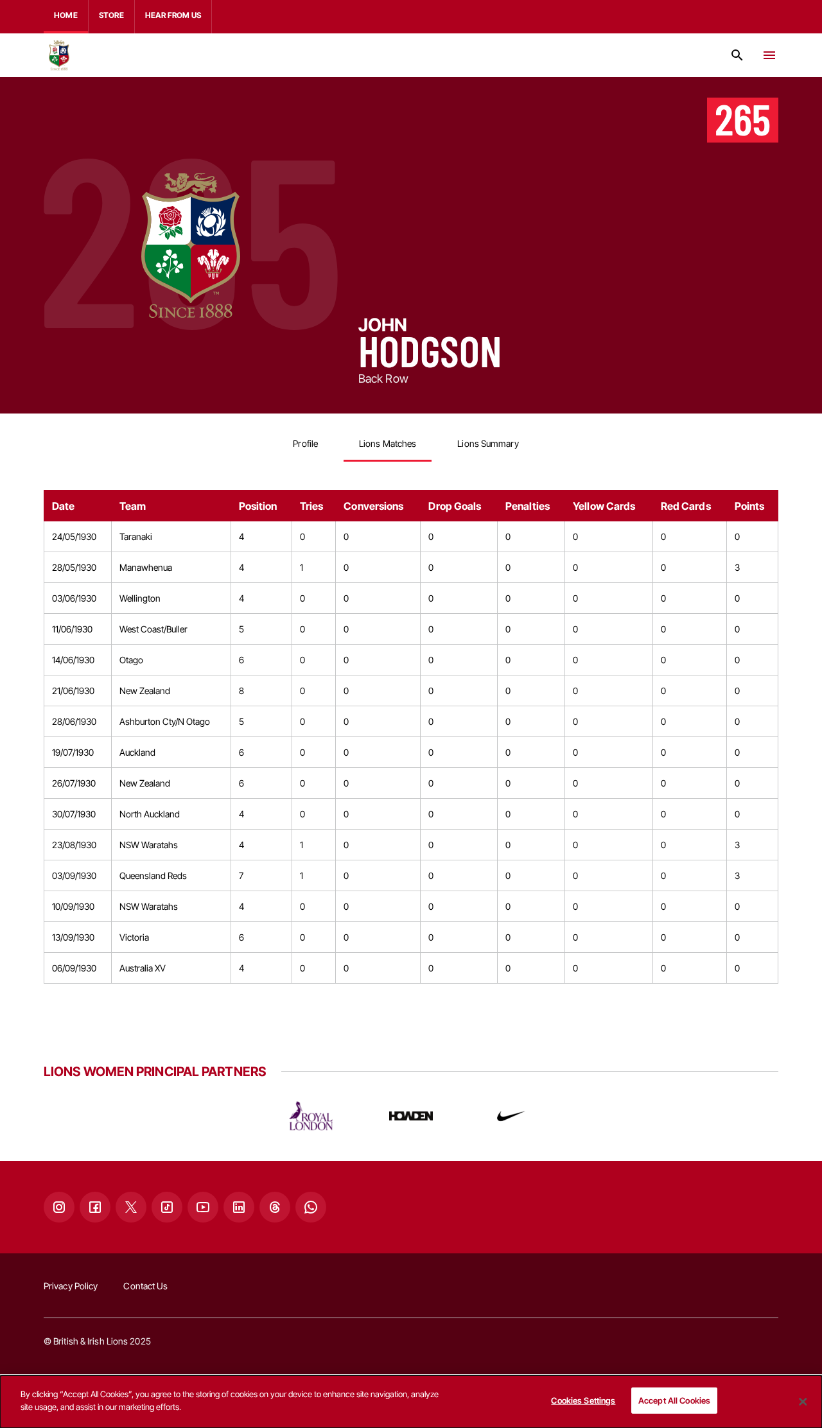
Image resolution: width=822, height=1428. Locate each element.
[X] (131, 1207)
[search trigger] (737, 55)
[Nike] (511, 1116)
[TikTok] (167, 1207)
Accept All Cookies (674, 1400)
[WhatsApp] (310, 1207)
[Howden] (411, 1116)
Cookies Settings (583, 1400)
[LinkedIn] (238, 1207)
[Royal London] (310, 1116)
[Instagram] (59, 1207)
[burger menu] (769, 55)
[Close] (803, 1401)
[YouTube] (203, 1207)
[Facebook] (95, 1207)
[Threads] (274, 1207)
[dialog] (411, 1401)
